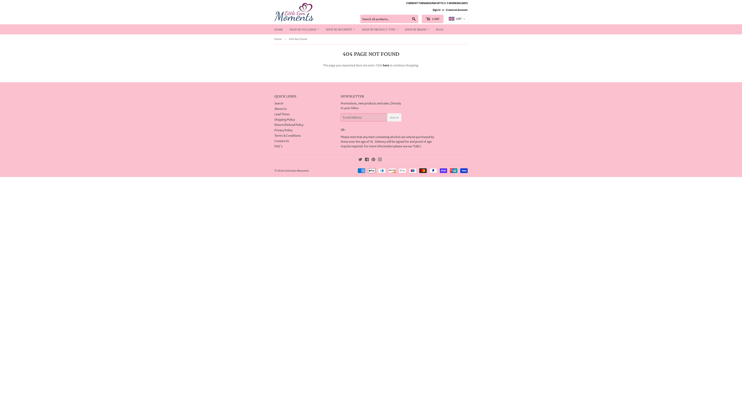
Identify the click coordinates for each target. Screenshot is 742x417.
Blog (440, 29)
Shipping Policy (284, 119)
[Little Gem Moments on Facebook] (367, 160)
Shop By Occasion (303, 29)
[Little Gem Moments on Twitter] (360, 160)
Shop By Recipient (339, 29)
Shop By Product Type (379, 29)
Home (278, 29)
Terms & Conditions (287, 135)
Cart (435, 19)
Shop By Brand (416, 29)
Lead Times (282, 114)
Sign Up (394, 117)
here (386, 65)
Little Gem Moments (296, 170)
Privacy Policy (283, 130)
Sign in (437, 9)
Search (278, 103)
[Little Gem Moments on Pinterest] (373, 160)
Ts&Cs (417, 146)
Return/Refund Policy (288, 125)
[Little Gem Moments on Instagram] (380, 160)
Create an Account (457, 9)
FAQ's (278, 146)
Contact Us (281, 141)
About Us (280, 109)
